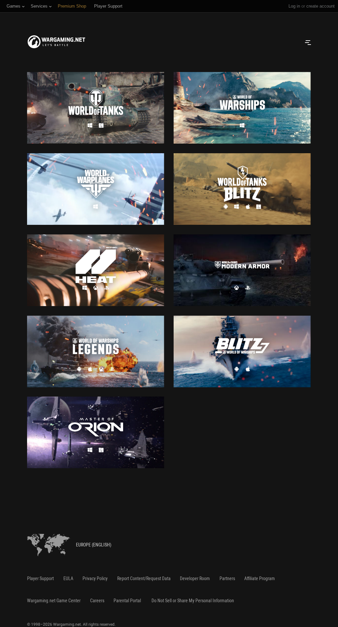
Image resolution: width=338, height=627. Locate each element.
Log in (294, 6)
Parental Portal (127, 600)
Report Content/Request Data (144, 578)
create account (320, 6)
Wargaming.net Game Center (54, 600)
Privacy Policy (95, 578)
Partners (227, 578)
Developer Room (195, 578)
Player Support (40, 578)
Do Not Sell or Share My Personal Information (193, 600)
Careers (97, 600)
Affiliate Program (259, 578)
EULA (68, 578)
